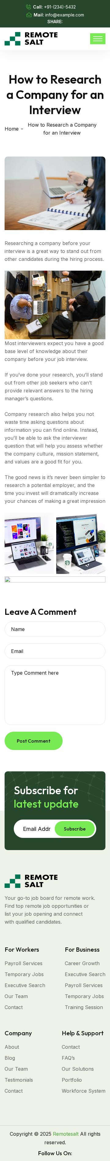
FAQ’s (68, 1058)
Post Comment (33, 741)
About (12, 1047)
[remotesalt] (31, 38)
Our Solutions (78, 1069)
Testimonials (19, 1080)
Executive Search (25, 985)
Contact (14, 1007)
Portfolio (72, 1080)
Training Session (84, 1007)
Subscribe (75, 829)
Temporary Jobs (24, 974)
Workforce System (83, 1091)
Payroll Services (23, 963)
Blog (10, 1058)
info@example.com (64, 14)
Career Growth (82, 963)
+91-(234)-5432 (60, 6)
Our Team (16, 996)
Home (12, 129)
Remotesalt (66, 1134)
